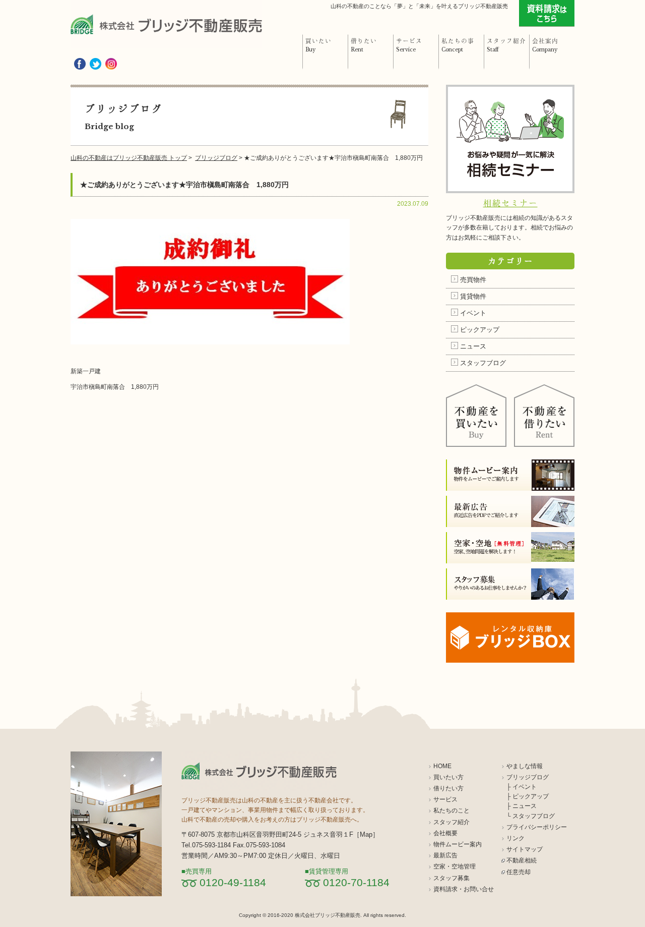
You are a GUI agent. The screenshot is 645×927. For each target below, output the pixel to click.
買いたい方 (448, 777)
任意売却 (518, 872)
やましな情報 (524, 766)
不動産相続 (521, 860)
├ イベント (521, 786)
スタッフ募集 (451, 878)
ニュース (473, 346)
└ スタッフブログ (530, 816)
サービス (445, 799)
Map (366, 834)
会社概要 (445, 833)
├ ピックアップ (527, 796)
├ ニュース (521, 805)
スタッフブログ (483, 363)
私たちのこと (451, 810)
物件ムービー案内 (457, 844)
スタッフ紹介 (451, 822)
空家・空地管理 (454, 866)
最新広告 (445, 855)
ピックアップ (479, 329)
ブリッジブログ (527, 777)
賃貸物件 (473, 296)
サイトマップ (524, 849)
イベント (473, 313)
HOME (442, 766)
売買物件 (473, 279)
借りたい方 (448, 788)
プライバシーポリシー (536, 827)
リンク (515, 838)
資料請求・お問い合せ (463, 889)
